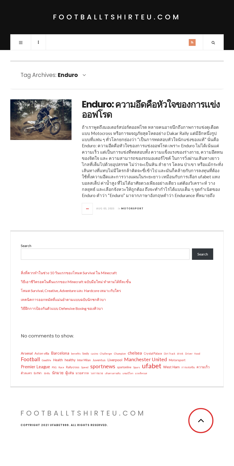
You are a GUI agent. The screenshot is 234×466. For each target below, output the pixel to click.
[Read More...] (87, 208)
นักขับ (47, 373)
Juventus (99, 360)
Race (61, 367)
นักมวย (58, 372)
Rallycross (72, 367)
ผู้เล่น (69, 372)
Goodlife (46, 360)
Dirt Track (169, 353)
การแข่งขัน (188, 367)
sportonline (124, 367)
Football (30, 359)
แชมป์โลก (127, 373)
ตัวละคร (26, 373)
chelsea (135, 352)
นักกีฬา (38, 373)
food (197, 353)
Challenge (106, 353)
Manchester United (145, 359)
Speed (84, 367)
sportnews (102, 366)
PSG (54, 367)
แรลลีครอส (141, 373)
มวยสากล (82, 373)
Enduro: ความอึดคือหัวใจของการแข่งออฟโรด (151, 109)
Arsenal (27, 353)
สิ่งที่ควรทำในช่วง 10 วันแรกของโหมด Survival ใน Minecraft (69, 273)
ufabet (151, 366)
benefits (76, 353)
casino (94, 353)
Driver (189, 353)
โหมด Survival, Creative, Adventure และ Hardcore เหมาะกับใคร (71, 290)
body (85, 353)
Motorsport (132, 208)
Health (58, 360)
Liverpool (114, 360)
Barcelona (60, 352)
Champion (120, 353)
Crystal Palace (153, 353)
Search (26, 245)
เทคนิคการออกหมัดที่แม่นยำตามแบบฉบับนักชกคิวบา (63, 299)
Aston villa (42, 353)
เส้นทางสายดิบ (113, 373)
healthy (70, 360)
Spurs (136, 367)
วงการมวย (96, 373)
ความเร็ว (203, 367)
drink (180, 353)
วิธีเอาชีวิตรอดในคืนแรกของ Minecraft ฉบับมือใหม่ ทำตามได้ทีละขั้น (76, 281)
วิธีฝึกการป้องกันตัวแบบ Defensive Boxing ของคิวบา (62, 308)
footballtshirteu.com (117, 17)
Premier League (35, 366)
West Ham (171, 367)
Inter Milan (84, 360)
